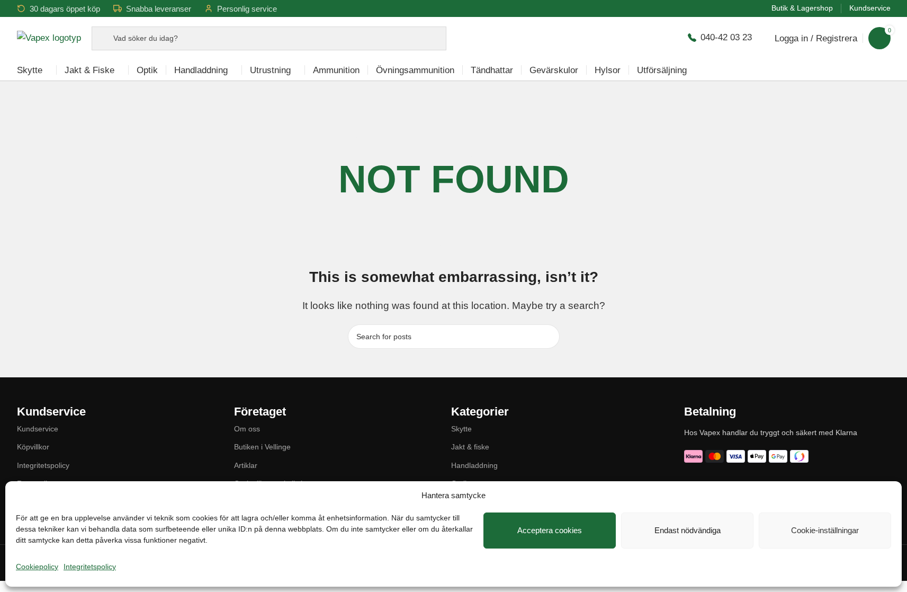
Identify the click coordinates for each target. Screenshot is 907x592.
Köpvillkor (33, 447)
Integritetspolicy (90, 566)
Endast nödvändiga (687, 530)
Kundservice (37, 429)
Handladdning (474, 465)
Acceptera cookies (549, 530)
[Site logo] (49, 37)
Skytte (461, 429)
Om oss (247, 429)
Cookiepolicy (37, 566)
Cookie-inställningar (825, 530)
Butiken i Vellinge (262, 447)
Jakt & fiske (470, 447)
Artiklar (245, 465)
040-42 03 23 (726, 37)
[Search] (547, 336)
